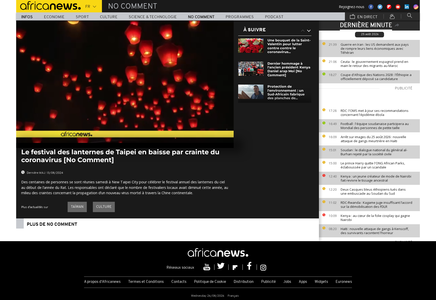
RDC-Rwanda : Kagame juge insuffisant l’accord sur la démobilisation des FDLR (376, 205)
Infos (27, 17)
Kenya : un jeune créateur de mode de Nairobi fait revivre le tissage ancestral (376, 178)
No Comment (201, 17)
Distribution (244, 282)
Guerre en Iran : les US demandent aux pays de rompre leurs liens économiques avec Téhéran (375, 48)
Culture (109, 17)
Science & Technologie (153, 17)
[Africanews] (48, 5)
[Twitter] (221, 267)
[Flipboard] (236, 267)
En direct (366, 17)
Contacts (178, 282)
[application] (125, 81)
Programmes (240, 17)
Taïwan (77, 207)
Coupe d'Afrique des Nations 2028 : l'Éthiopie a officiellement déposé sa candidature (376, 77)
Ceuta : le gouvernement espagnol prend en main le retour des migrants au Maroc (374, 64)
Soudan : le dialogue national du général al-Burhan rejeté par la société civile (374, 152)
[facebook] (250, 267)
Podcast (274, 17)
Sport (82, 17)
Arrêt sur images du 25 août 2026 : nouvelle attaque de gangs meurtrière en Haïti (373, 139)
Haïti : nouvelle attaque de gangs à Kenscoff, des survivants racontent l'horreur (375, 231)
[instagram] (263, 267)
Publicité (268, 282)
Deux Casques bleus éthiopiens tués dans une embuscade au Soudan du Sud (373, 191)
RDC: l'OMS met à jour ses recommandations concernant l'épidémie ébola (374, 113)
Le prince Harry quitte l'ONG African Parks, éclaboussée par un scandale (373, 165)
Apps (303, 282)
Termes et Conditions (146, 282)
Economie (54, 17)
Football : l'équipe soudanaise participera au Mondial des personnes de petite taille (375, 126)
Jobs (287, 282)
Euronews (344, 282)
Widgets (321, 282)
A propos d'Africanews (102, 282)
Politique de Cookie (210, 282)
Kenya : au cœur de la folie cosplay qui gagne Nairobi (375, 218)
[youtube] (207, 267)
